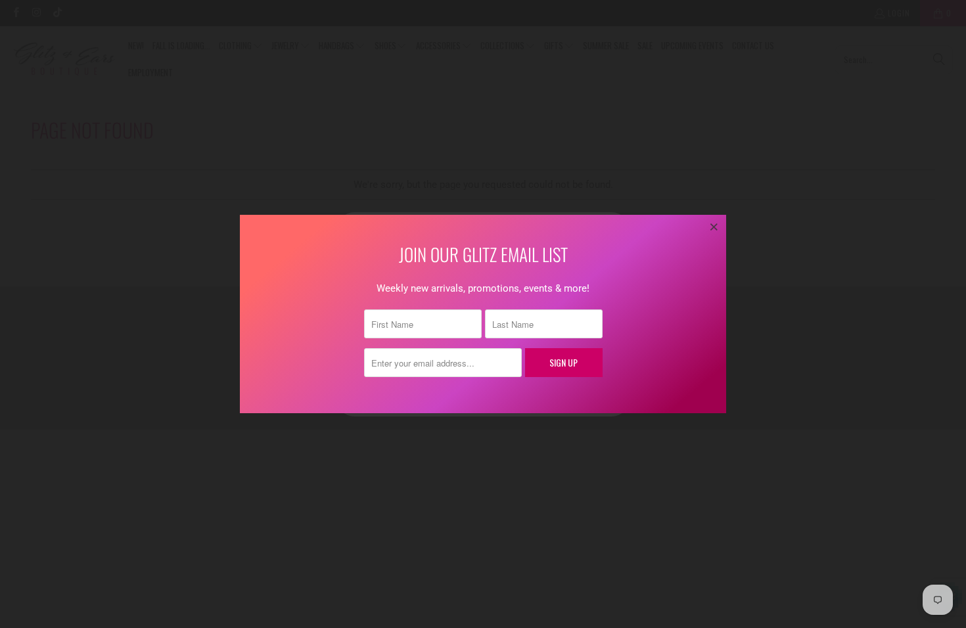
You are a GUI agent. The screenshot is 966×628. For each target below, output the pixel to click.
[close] (714, 226)
